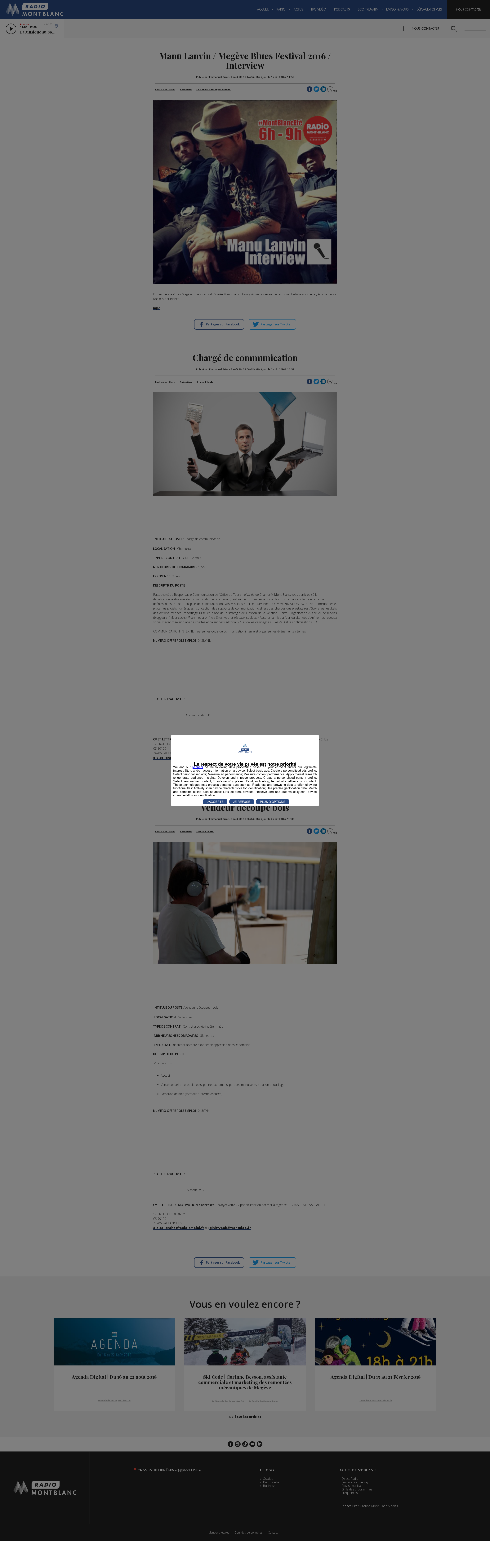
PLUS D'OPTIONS (272, 801)
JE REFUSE (241, 801)
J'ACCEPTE (215, 801)
